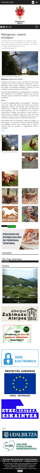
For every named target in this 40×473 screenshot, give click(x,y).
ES (6, 26)
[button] (5, 286)
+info (2, 131)
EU (10, 26)
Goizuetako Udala (7, 2)
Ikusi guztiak (5, 261)
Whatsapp (12, 226)
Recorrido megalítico (20, 300)
